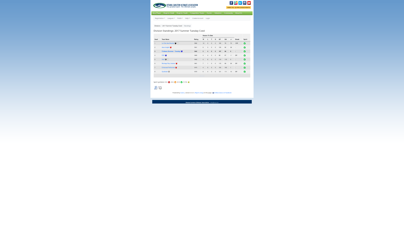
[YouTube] (249, 3)
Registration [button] (159, 18)
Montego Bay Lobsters (168, 63)
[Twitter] (240, 3)
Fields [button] (179, 18)
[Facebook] (231, 3)
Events (209, 13)
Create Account (197, 18)
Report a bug (199, 93)
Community (228, 13)
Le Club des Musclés (168, 43)
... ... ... (202, 76)
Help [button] (187, 18)
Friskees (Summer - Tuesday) (171, 51)
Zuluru (182, 93)
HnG (163, 59)
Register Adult (169, 13)
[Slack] (236, 3)
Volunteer (218, 13)
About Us (238, 13)
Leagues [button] (170, 18)
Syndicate (165, 72)
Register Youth (182, 13)
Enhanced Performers (168, 67)
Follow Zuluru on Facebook (222, 93)
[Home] (176, 5)
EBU (163, 55)
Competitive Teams (197, 13)
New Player (157, 13)
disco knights (165, 47)
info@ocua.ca (214, 102)
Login (208, 18)
